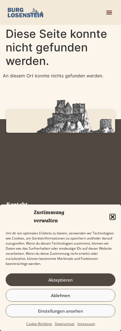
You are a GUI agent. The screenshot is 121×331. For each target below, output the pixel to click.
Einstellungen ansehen (60, 311)
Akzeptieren (60, 280)
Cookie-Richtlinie (39, 323)
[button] (112, 217)
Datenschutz (65, 323)
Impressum (86, 323)
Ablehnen (60, 295)
